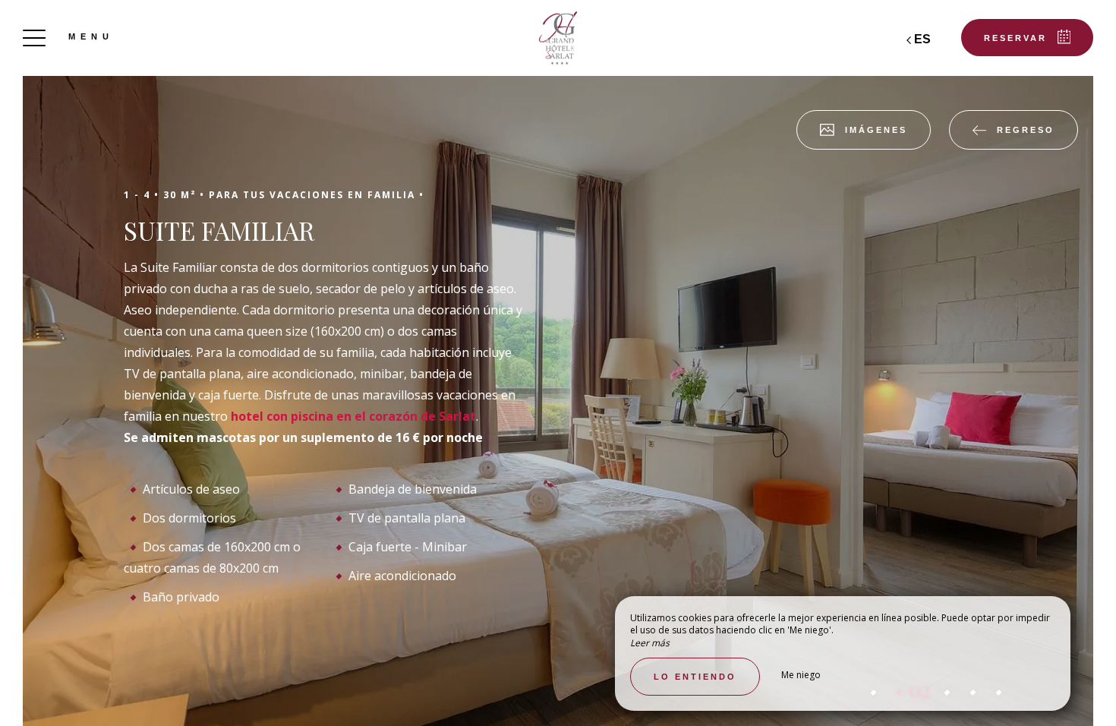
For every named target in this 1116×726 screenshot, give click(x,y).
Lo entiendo (695, 676)
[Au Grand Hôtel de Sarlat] (558, 38)
